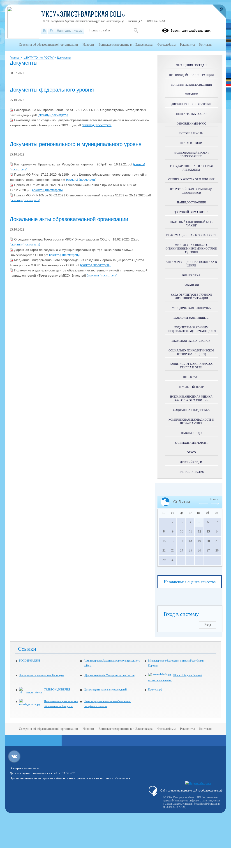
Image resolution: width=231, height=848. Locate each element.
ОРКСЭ (191, 452)
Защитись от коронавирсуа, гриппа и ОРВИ (191, 365)
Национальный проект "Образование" (191, 154)
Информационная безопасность (191, 235)
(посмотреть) (59, 115)
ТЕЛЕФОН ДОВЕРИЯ (57, 689)
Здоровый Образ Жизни (191, 212)
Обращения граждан (191, 65)
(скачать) (44, 115)
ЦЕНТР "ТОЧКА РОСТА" (38, 57)
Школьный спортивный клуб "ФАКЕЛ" (191, 223)
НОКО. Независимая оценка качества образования (191, 398)
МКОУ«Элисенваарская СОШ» (83, 14)
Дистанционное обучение (191, 104)
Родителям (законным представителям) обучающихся (191, 329)
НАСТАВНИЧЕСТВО (191, 471)
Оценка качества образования (191, 179)
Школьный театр (191, 387)
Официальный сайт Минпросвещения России (109, 675)
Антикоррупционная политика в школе (191, 263)
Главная (15, 57)
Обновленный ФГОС (191, 123)
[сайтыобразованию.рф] (219, 11)
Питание (191, 94)
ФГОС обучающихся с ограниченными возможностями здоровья (191, 248)
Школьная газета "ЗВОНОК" (191, 340)
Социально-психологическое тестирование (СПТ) (191, 352)
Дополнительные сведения (191, 84)
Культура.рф (155, 689)
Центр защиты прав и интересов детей (105, 689)
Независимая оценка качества (190, 581)
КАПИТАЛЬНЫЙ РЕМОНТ (191, 442)
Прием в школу (191, 143)
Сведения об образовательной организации (48, 44)
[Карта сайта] (51, 30)
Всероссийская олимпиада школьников (191, 191)
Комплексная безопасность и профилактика (191, 421)
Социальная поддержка (191, 410)
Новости (88, 44)
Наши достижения (191, 202)
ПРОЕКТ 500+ (191, 377)
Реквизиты (187, 44)
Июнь (214, 499)
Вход (207, 625)
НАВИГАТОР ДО (191, 433)
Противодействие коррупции (191, 75)
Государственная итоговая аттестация (191, 168)
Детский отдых (191, 462)
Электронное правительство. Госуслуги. (41, 675)
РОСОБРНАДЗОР (30, 660)
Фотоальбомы (166, 44)
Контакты (205, 44)
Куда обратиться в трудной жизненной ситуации (191, 296)
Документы (64, 57)
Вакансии (191, 285)
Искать (136, 30)
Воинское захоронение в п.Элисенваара (125, 44)
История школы (191, 133)
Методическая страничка (191, 308)
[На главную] (44, 30)
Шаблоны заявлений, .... (191, 317)
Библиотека (191, 275)
